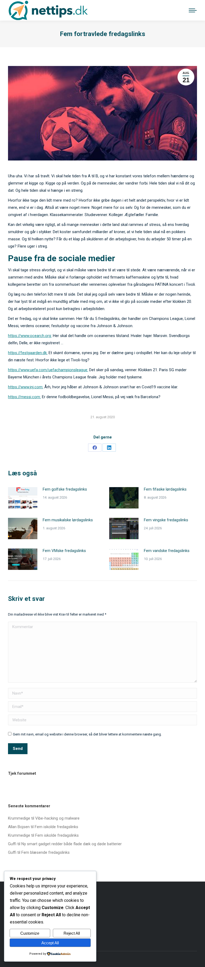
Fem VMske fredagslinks (64, 550)
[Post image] (22, 497)
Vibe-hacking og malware (57, 818)
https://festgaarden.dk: (28, 352)
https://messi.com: (24, 396)
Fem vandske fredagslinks (167, 550)
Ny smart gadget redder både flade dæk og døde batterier (71, 843)
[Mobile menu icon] (192, 10)
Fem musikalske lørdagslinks (68, 520)
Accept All (50, 943)
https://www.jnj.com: (25, 387)
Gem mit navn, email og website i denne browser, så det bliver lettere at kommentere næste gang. (87, 734)
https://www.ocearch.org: (30, 335)
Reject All (72, 933)
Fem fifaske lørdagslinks (165, 489)
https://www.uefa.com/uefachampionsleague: (48, 369)
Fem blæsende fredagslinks (45, 852)
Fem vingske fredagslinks (166, 520)
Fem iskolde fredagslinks (56, 826)
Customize (29, 933)
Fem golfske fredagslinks (65, 489)
